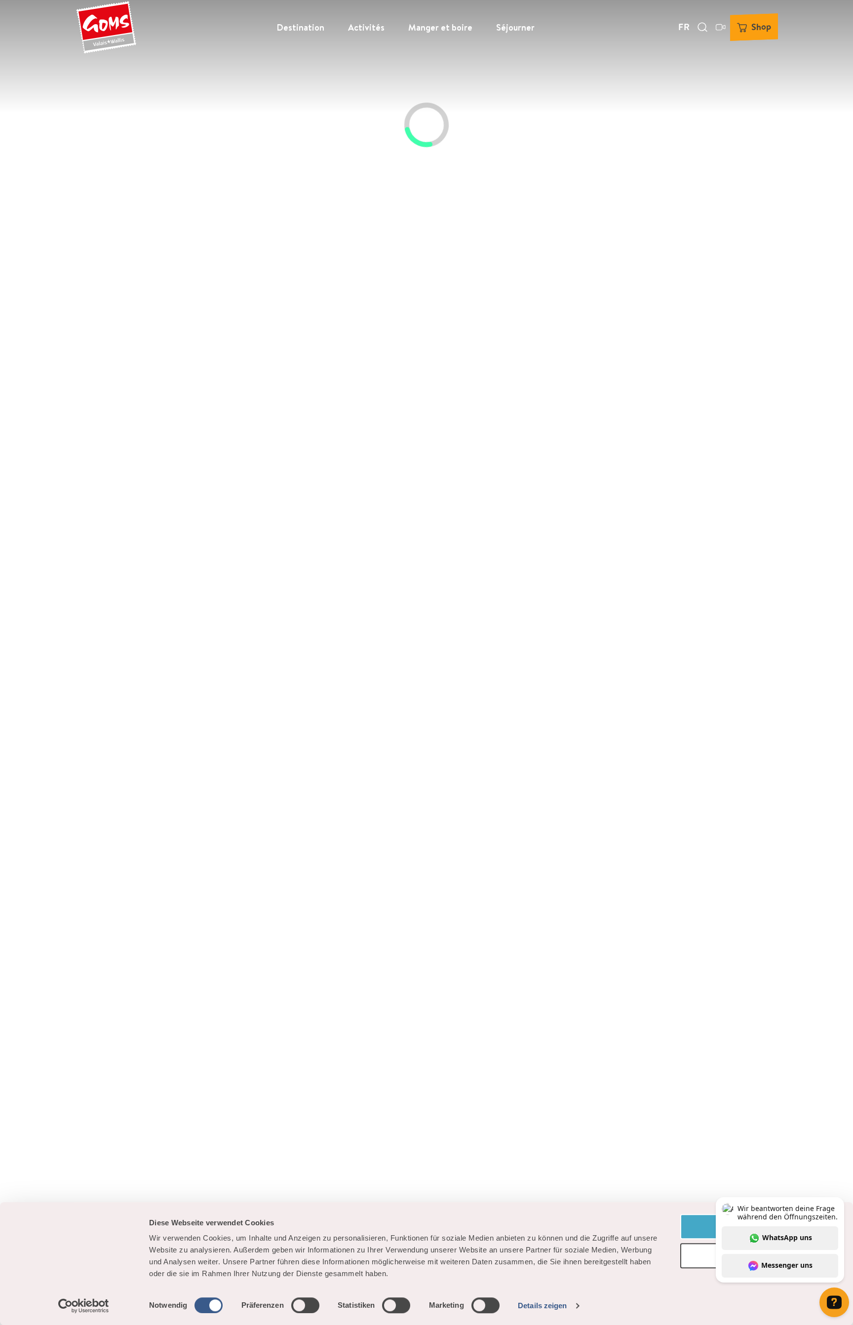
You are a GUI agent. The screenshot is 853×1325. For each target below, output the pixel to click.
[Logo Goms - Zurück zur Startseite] (106, 27)
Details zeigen (542, 1305)
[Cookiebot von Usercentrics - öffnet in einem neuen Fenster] (83, 1305)
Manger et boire (440, 27)
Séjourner (515, 27)
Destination (300, 27)
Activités (366, 27)
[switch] (305, 1305)
